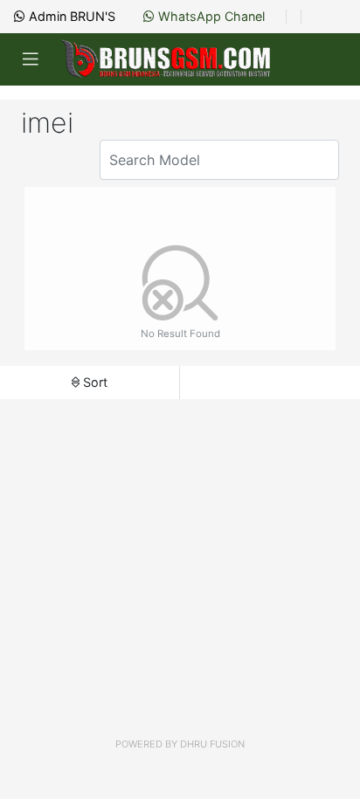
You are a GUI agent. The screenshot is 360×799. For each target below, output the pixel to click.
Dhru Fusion (212, 744)
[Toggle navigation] (30, 59)
